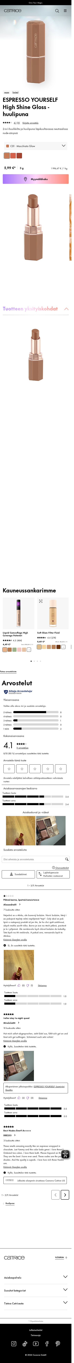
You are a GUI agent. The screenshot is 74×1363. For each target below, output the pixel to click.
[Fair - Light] (44, 647)
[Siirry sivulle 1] (31, 661)
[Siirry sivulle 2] (34, 661)
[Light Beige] (5, 650)
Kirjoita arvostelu (30, 122)
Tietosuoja (36, 1335)
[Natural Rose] (19, 650)
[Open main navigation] (65, 11)
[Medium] (49, 647)
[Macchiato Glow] (7, 155)
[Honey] (24, 650)
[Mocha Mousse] (13, 155)
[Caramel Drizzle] (19, 155)
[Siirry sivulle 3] (37, 661)
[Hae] (57, 11)
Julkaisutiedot (35, 1330)
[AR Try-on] (40, 601)
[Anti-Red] (14, 650)
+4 (29, 650)
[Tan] (54, 647)
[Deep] (58, 647)
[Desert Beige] (10, 650)
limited (15, 92)
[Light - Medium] (39, 647)
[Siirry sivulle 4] (40, 661)
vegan (6, 92)
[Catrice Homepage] (12, 11)
